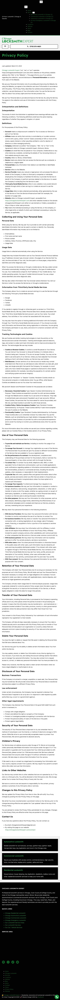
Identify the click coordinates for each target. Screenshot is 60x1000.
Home (7, 971)
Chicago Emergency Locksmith (15, 920)
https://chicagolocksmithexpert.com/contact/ (20, 830)
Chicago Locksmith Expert (11, 70)
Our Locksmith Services (13, 925)
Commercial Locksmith (14, 856)
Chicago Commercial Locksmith (15, 918)
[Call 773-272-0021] (57, 997)
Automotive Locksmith (13, 842)
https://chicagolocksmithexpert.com (17, 200)
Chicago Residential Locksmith (15, 913)
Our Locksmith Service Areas (14, 922)
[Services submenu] (33, 12)
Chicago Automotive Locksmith (15, 915)
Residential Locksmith (13, 870)
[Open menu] (41, 2)
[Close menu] (26, 7)
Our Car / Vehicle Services (13, 927)
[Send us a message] (5, 46)
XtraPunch (41, 997)
